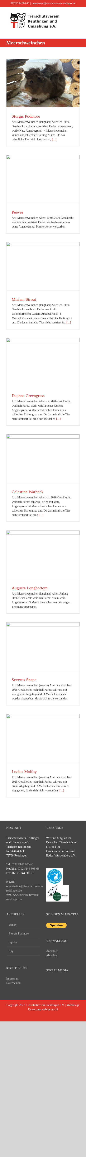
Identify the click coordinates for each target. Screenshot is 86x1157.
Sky (11, 951)
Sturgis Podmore (26, 116)
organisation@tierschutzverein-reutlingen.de (53, 3)
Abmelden (52, 955)
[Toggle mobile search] (70, 13)
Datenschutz (13, 983)
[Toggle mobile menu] (78, 13)
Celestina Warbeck (27, 491)
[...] (54, 139)
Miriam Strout (24, 299)
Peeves (17, 212)
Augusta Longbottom (30, 588)
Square (13, 942)
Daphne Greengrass (28, 395)
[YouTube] (56, 982)
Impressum (12, 978)
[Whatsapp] (71, 982)
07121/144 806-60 (20, 3)
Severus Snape (24, 679)
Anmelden (52, 951)
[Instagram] (64, 982)
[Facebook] (48, 982)
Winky (12, 924)
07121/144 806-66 (28, 868)
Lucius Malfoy (24, 771)
